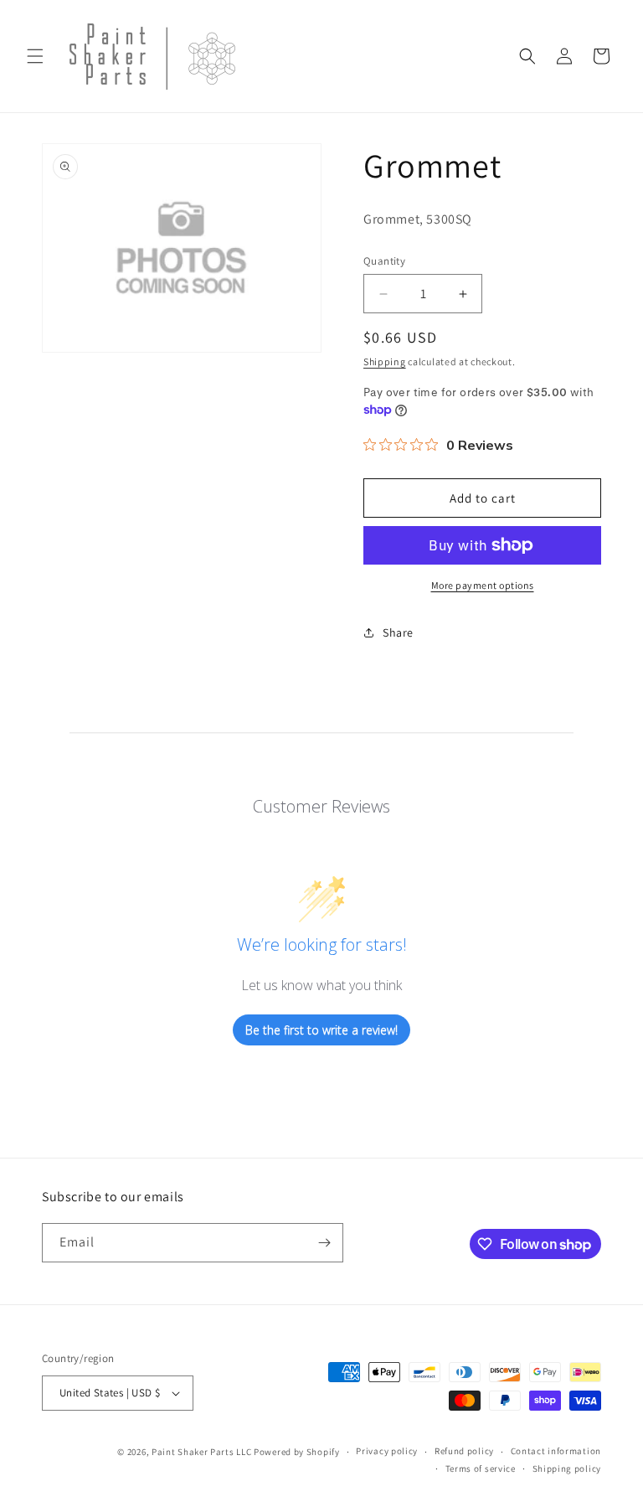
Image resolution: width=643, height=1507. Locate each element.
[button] (35, 56)
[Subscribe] (324, 1242)
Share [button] (398, 632)
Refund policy (464, 1451)
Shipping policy (567, 1468)
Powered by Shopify (297, 1452)
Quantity (384, 261)
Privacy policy (387, 1451)
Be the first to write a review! (321, 1030)
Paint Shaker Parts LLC (201, 1452)
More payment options (482, 585)
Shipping (384, 361)
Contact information (556, 1451)
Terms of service (480, 1468)
